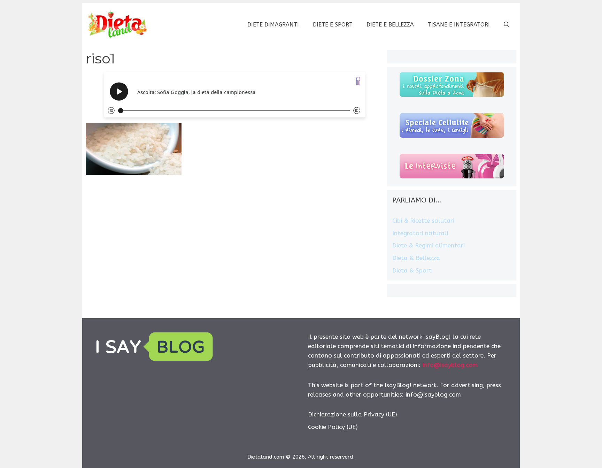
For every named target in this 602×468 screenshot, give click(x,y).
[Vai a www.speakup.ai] (358, 81)
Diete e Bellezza (390, 24)
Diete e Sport (333, 24)
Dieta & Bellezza (416, 257)
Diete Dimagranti (273, 24)
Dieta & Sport (412, 270)
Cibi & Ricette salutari (423, 220)
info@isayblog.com (450, 364)
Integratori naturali (420, 233)
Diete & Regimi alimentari (428, 245)
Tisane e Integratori (459, 24)
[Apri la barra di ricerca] (506, 24)
